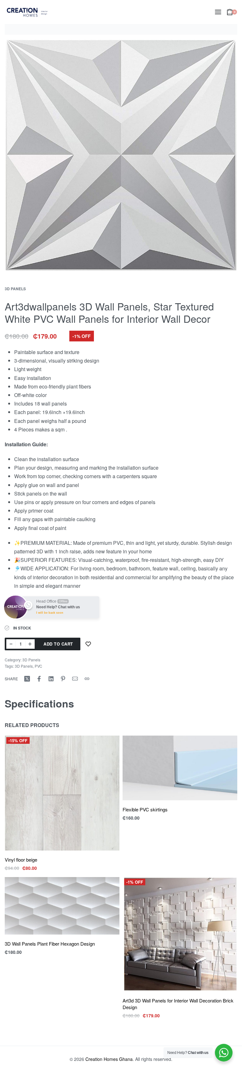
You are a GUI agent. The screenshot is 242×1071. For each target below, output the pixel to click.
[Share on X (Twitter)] (27, 679)
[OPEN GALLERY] (121, 155)
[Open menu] (218, 12)
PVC (38, 666)
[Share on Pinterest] (63, 679)
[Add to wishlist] (88, 644)
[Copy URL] (87, 679)
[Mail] (75, 679)
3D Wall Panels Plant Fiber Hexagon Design (50, 943)
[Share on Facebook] (39, 679)
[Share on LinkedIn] (51, 679)
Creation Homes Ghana (109, 1059)
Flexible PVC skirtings (145, 809)
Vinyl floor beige (21, 859)
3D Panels (15, 289)
